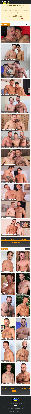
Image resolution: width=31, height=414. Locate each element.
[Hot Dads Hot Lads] (5, 2)
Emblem (23, 18)
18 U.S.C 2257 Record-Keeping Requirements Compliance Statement (15, 403)
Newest (26, 24)
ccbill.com (15, 408)
